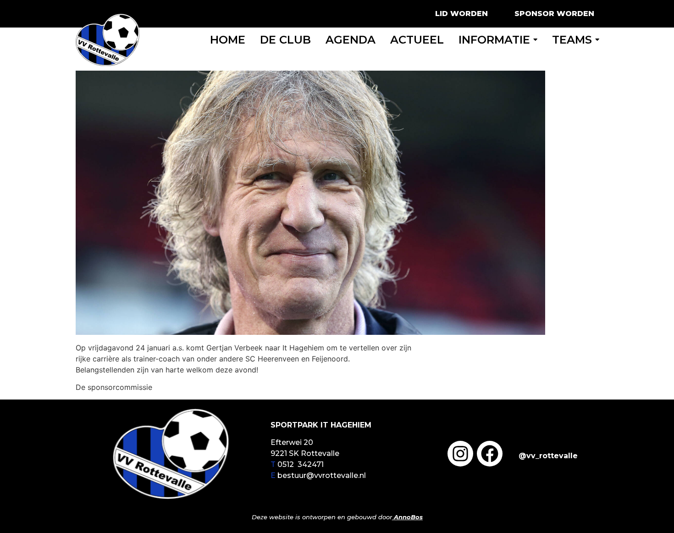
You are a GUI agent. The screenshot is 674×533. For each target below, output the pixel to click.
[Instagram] (460, 453)
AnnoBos (408, 517)
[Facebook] (490, 453)
